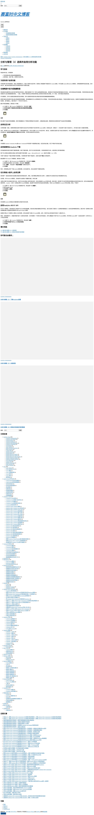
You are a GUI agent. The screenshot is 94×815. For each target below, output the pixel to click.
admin (3, 65)
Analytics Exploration (11, 444)
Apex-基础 (8, 470)
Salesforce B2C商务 (10, 530)
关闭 (2, 26)
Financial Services (7, 565)
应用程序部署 (9, 492)
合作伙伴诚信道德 (10, 485)
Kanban (7, 694)
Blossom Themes (30, 811)
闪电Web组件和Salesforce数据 (13, 612)
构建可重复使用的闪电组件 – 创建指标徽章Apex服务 (16, 723)
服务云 (7, 39)
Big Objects (8, 657)
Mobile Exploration (10, 462)
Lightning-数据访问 (10, 622)
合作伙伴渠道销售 (10, 555)
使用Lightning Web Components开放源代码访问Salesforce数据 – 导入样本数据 (21, 736)
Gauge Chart (9, 461)
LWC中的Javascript (10, 628)
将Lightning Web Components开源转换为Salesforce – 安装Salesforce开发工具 (21, 746)
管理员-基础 (9, 669)
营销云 (7, 41)
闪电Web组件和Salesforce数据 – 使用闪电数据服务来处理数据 (18, 786)
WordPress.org (6, 809)
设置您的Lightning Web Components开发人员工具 (17, 607)
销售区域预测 (9, 653)
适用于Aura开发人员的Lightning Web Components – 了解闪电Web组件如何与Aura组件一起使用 (25, 781)
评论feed (5, 807)
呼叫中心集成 (9, 685)
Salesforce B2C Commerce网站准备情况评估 (16, 520)
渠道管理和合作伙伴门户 (12, 557)
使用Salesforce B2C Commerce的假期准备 (16, 540)
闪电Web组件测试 (10, 615)
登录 (4, 804)
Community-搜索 (10, 547)
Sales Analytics (9, 464)
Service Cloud (6, 679)
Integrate (5, 583)
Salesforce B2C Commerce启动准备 (14, 511)
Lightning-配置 (6, 630)
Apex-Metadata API (10, 469)
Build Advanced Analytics (11, 448)
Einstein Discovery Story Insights (13, 456)
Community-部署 (10, 550)
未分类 (5, 703)
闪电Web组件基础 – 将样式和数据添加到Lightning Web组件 (17, 787)
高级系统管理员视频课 (11, 34)
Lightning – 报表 (10, 636)
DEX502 (8, 50)
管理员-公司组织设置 (11, 667)
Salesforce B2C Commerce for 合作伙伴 (15, 508)
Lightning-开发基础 (10, 620)
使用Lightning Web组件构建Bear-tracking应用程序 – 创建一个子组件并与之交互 (22, 754)
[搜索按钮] (1, 4)
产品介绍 (5, 36)
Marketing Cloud (7, 645)
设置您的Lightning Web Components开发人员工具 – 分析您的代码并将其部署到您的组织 (24, 796)
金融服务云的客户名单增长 (12, 578)
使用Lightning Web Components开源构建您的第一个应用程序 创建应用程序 (21, 733)
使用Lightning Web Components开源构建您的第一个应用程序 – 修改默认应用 (21, 731)
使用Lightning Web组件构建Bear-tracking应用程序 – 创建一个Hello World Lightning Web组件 (25, 759)
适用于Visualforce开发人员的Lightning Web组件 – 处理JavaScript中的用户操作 (21, 768)
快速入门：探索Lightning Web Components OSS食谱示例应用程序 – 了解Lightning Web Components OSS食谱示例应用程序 (32, 717)
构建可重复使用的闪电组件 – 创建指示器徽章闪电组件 (16, 721)
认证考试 (5, 708)
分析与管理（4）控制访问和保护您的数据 (13, 427)
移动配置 (8, 666)
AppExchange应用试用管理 (12, 482)
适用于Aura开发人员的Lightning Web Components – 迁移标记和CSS (19, 779)
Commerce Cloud (7, 496)
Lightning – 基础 (10, 633)
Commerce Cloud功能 (11, 498)
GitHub (7, 658)
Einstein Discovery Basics (11, 454)
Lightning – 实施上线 (11, 634)
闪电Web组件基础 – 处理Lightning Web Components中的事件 (17, 789)
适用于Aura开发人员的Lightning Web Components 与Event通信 (18, 773)
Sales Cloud (6, 648)
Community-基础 (10, 545)
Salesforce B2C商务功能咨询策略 (14, 532)
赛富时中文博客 (15, 14)
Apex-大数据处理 (10, 472)
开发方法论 (6, 692)
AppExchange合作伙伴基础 (12, 480)
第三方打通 (6, 705)
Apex (4, 466)
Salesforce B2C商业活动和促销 (13, 529)
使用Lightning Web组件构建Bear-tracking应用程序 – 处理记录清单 (18, 756)
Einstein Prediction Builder (12, 458)
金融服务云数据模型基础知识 (13, 576)
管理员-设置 (9, 677)
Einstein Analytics (10, 451)
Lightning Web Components (9, 589)
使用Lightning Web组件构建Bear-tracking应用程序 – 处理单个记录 (18, 758)
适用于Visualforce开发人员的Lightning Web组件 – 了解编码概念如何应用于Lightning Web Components (27, 769)
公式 (7, 664)
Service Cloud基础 (10, 681)
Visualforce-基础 (10, 689)
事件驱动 (8, 477)
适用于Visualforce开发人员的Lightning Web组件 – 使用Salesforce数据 (19, 766)
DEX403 (8, 48)
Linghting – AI (9, 644)
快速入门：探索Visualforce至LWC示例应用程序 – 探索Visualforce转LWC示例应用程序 (23, 761)
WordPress (38, 811)
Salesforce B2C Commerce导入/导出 (14, 514)
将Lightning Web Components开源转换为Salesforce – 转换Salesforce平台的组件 (21, 743)
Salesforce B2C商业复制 (11, 527)
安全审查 (8, 487)
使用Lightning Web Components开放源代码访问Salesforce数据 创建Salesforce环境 (22, 740)
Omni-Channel (9, 680)
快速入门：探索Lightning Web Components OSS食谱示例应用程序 (21, 600)
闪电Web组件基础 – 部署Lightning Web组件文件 (14, 791)
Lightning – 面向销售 (11, 641)
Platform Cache (9, 659)
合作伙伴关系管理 (10, 553)
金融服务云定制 (10, 573)
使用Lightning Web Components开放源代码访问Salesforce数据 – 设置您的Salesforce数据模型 (25, 738)
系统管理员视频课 (10, 33)
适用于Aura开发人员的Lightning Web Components (17, 609)
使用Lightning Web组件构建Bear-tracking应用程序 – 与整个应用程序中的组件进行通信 (23, 753)
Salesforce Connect (10, 586)
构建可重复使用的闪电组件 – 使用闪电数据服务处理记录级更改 (18, 720)
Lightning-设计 (9, 627)
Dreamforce (5, 558)
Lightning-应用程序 (10, 618)
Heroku (7, 585)
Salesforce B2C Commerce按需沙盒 (14, 517)
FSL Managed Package (11, 564)
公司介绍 (5, 54)
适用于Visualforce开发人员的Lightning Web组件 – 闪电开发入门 (18, 771)
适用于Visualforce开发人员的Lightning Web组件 (17, 610)
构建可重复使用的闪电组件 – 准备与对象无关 (14, 726)
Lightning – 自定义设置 (11, 639)
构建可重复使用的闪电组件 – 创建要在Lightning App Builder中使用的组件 (21, 725)
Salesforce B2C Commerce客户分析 (14, 512)
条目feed (5, 806)
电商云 (7, 43)
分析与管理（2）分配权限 (8, 363)
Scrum (7, 697)
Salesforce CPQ (6, 654)
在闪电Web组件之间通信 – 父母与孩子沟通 (13, 749)
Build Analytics (9, 449)
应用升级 (8, 488)
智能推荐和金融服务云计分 (12, 567)
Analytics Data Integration (11, 443)
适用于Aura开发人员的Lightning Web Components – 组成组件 (17, 774)
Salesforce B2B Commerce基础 (13, 506)
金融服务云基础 (10, 571)
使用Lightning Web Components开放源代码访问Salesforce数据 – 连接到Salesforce (22, 735)
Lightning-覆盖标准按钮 (11, 625)
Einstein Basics (9, 453)
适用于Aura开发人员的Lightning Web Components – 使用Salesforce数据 (20, 776)
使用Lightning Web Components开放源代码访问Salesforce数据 (20, 592)
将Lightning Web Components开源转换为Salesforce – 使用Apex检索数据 (20, 741)
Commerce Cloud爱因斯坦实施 (13, 503)
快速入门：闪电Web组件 (12, 604)
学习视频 (5, 31)
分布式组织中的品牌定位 (12, 552)
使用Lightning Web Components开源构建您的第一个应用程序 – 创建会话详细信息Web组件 (24, 728)
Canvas (7, 584)
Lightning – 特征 (10, 638)
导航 (2, 24)
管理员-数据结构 (10, 674)
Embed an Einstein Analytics (12, 459)
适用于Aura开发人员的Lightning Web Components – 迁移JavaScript (18, 777)
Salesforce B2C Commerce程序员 (13, 519)
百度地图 (8, 706)
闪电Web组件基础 (10, 613)
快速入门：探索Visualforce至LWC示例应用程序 (17, 602)
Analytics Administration (6, 58)
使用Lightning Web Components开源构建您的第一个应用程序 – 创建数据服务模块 (22, 730)
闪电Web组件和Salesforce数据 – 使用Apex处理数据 (15, 784)
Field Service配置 (10, 562)
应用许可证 (9, 493)
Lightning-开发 (6, 617)
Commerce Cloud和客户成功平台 (13, 499)
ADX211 (8, 47)
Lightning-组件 (9, 623)
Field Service (6, 559)
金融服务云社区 (10, 581)
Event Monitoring (10, 460)
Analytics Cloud (6, 437)
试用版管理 (9, 495)
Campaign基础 (9, 649)
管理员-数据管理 (10, 672)
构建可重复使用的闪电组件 (12, 605)
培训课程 (5, 44)
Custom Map (9, 450)
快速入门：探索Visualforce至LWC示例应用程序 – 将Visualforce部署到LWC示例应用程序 (24, 763)
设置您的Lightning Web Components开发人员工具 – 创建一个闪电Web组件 (21, 797)
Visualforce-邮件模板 (11, 691)
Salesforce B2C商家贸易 (11, 535)
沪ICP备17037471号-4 (11, 811)
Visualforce (5, 688)
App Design (8, 445)
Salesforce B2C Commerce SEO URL (14, 509)
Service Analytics (10, 465)
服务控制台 (9, 686)
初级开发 (8, 710)
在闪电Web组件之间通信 (12, 597)
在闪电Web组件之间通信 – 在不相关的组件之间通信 (15, 748)
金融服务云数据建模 (11, 575)
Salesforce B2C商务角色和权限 (13, 534)
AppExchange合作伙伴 (8, 478)
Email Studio (9, 646)
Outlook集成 (9, 662)
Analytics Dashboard (10, 442)
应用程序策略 (9, 490)
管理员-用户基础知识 (11, 676)
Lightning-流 (9, 643)
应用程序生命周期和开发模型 (13, 698)
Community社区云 (7, 543)
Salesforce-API (9, 588)
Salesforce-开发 (6, 655)
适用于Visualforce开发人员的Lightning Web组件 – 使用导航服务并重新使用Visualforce (23, 764)
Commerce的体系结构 (11, 504)
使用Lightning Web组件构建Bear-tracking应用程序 (18, 595)
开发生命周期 (9, 700)
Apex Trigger (9, 467)
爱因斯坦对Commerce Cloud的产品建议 (15, 542)
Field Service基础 (10, 561)
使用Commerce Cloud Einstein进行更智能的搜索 (17, 539)
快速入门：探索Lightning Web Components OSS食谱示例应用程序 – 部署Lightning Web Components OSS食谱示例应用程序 (32, 718)
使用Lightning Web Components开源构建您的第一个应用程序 (20, 594)
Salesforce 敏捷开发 (10, 695)
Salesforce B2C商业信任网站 (12, 525)
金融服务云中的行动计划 (12, 568)
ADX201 (8, 46)
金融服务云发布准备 (11, 570)
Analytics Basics (9, 440)
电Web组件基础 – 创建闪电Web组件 (12, 792)
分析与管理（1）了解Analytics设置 (11, 299)
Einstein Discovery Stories (12, 455)
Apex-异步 (8, 474)
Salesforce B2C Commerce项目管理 (14, 522)
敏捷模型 (8, 702)
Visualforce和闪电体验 (11, 590)
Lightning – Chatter (10, 631)
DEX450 (8, 49)
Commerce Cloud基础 (11, 501)
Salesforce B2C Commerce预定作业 (14, 524)
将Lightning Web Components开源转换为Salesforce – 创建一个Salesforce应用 (21, 745)
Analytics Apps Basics (11, 439)
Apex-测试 (8, 475)
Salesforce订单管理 (10, 537)
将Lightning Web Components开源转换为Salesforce (17, 599)
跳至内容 (3, 1)
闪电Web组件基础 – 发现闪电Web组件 (12, 794)
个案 (7, 683)
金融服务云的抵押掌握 (11, 580)
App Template (9, 446)
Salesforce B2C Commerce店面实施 (14, 516)
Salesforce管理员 (7, 661)
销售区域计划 (9, 651)
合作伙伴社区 (9, 483)
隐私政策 (5, 52)
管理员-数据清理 (10, 671)
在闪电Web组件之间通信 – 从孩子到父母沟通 (14, 751)
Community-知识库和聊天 (12, 548)
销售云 (7, 38)
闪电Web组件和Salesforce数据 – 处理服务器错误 (14, 782)
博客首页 (5, 29)
